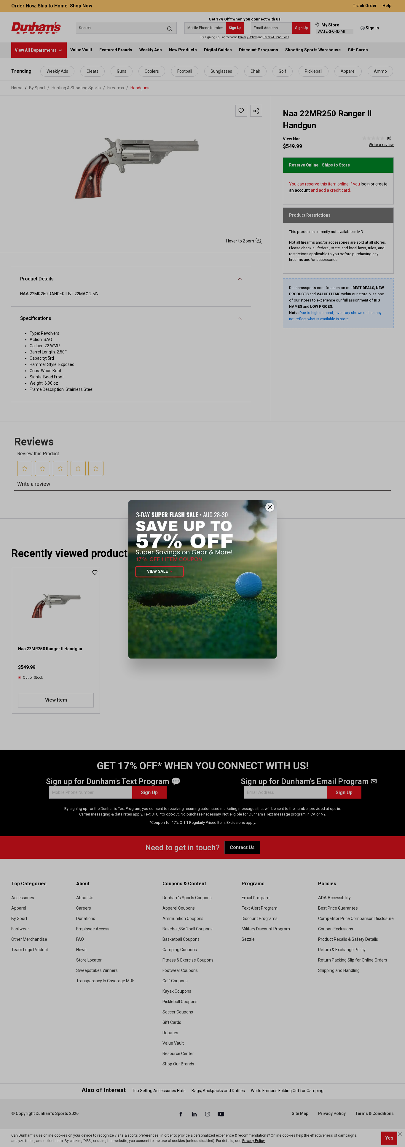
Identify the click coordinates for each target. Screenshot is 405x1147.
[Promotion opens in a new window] (202, 579)
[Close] (269, 507)
